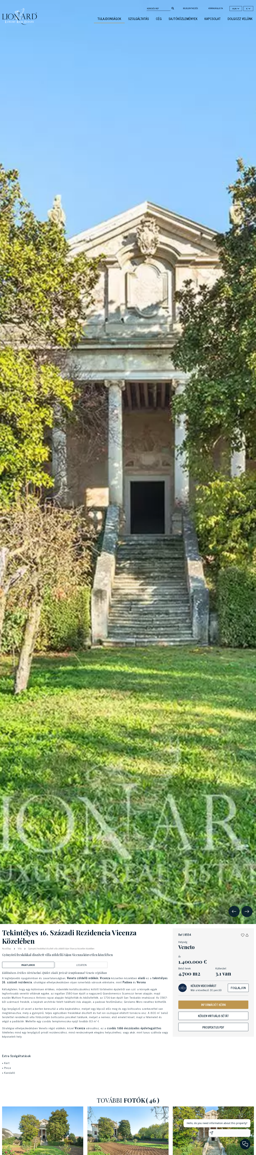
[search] (172, 8)
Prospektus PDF (213, 1027)
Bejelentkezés (190, 8)
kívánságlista (215, 8)
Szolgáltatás (138, 18)
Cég (159, 18)
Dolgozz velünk (240, 18)
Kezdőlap (7, 948)
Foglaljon (238, 988)
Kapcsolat (212, 18)
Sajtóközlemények (183, 18)
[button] (242, 934)
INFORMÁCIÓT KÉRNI (213, 1004)
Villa (19, 948)
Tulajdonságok (109, 18)
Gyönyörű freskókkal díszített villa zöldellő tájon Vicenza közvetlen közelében (61, 948)
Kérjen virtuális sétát (213, 1016)
